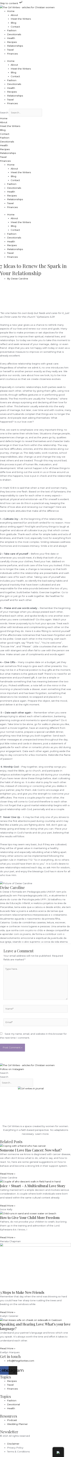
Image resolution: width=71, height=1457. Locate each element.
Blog (13, 22)
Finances (12, 53)
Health (11, 38)
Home (10, 11)
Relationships (15, 45)
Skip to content (9, 3)
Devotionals (14, 34)
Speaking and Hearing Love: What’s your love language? (35, 1326)
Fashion (11, 30)
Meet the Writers (21, 18)
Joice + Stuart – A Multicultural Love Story (32, 1185)
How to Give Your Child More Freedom (30, 1217)
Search (4, 112)
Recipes (12, 42)
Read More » (7, 1173)
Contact (15, 26)
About (14, 15)
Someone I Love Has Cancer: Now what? (31, 1150)
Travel (10, 49)
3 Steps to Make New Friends (22, 1292)
